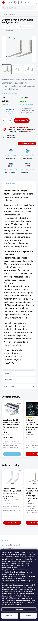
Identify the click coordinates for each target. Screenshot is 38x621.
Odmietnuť (10, 616)
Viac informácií (16, 605)
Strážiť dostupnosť (28, 143)
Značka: (6, 32)
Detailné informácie (8, 93)
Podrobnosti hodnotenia (26, 27)
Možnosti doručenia (26, 104)
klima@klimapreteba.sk (13, 545)
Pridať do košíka (20, 120)
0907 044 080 (10, 549)
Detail (12, 454)
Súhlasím (28, 616)
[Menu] (35, 2)
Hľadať (33, 8)
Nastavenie (19, 609)
